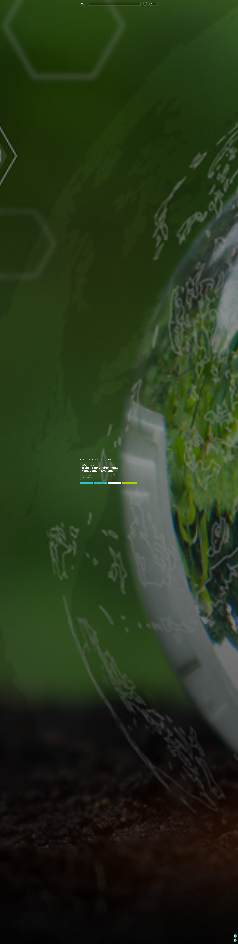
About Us (106, 4)
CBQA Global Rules (126, 4)
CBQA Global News (115, 4)
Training (86, 459)
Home (81, 459)
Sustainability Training (96, 459)
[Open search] (145, 4)
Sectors (99, 4)
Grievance (136, 4)
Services (92, 4)
